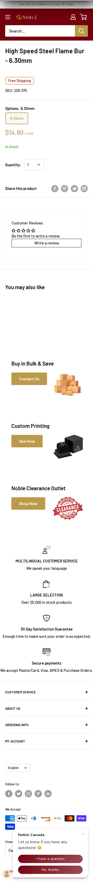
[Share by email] (84, 188)
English (13, 768)
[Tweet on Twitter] (74, 188)
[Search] (81, 31)
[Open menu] (7, 17)
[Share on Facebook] (54, 188)
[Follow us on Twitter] (18, 793)
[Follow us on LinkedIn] (48, 793)
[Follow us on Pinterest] (38, 793)
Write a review (46, 243)
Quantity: (13, 164)
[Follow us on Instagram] (28, 793)
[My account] (73, 17)
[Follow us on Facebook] (8, 793)
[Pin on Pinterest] (64, 188)
